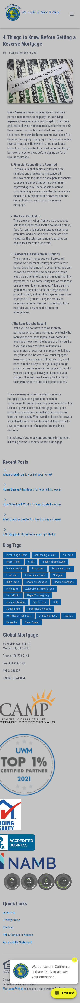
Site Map (8, 927)
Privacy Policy (11, 920)
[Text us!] (63, 994)
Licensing (9, 912)
